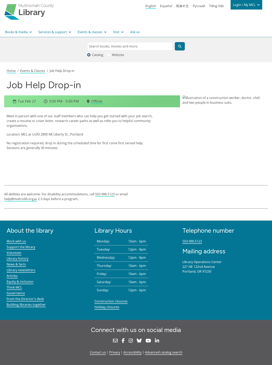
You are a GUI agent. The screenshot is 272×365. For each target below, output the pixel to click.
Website (118, 55)
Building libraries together (26, 304)
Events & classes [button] (90, 32)
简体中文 (182, 6)
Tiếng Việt (216, 6)
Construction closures (111, 301)
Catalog (97, 55)
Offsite (96, 101)
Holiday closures (106, 307)
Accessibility (132, 352)
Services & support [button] (53, 32)
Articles (12, 276)
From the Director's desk (25, 299)
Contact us (98, 352)
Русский (199, 6)
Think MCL (14, 287)
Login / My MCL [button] (244, 5)
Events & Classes (32, 71)
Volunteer (14, 253)
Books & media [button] (16, 32)
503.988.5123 (105, 194)
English (150, 6)
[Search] (180, 46)
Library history (17, 258)
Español (166, 6)
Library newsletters (21, 270)
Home (11, 71)
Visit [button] (116, 32)
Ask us (135, 32)
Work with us (16, 241)
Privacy (114, 352)
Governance (16, 293)
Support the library (21, 247)
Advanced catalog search (163, 352)
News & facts (16, 264)
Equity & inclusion (20, 281)
